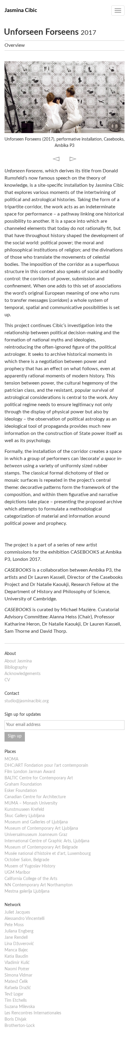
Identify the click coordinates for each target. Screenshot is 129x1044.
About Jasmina (18, 661)
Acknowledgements (22, 674)
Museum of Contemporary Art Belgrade (41, 847)
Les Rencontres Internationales (32, 1013)
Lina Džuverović (19, 944)
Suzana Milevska (19, 1007)
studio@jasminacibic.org (26, 701)
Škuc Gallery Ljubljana (24, 816)
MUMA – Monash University (30, 803)
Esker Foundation (20, 791)
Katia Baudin (16, 956)
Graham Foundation (23, 784)
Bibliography (15, 667)
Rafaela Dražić (17, 988)
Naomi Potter (16, 969)
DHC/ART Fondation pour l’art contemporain (46, 765)
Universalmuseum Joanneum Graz (35, 835)
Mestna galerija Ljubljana (27, 891)
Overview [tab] (14, 45)
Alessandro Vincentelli (24, 919)
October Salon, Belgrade (26, 860)
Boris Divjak (15, 1019)
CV (7, 680)
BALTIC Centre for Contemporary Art (38, 778)
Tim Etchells (15, 1000)
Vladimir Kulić (17, 963)
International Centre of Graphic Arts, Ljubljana (46, 841)
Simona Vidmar (18, 975)
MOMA (11, 759)
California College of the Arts (30, 879)
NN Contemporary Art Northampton (38, 885)
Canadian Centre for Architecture (35, 797)
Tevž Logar (13, 994)
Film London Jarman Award (29, 772)
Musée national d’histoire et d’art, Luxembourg (47, 854)
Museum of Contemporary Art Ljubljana (41, 828)
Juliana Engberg (18, 931)
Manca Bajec (16, 950)
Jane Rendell (16, 937)
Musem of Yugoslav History (29, 866)
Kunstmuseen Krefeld (24, 810)
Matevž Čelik (16, 982)
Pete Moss (14, 925)
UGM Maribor (17, 872)
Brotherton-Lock (19, 1026)
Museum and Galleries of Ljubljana (36, 822)
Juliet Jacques (17, 912)
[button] (55, 158)
